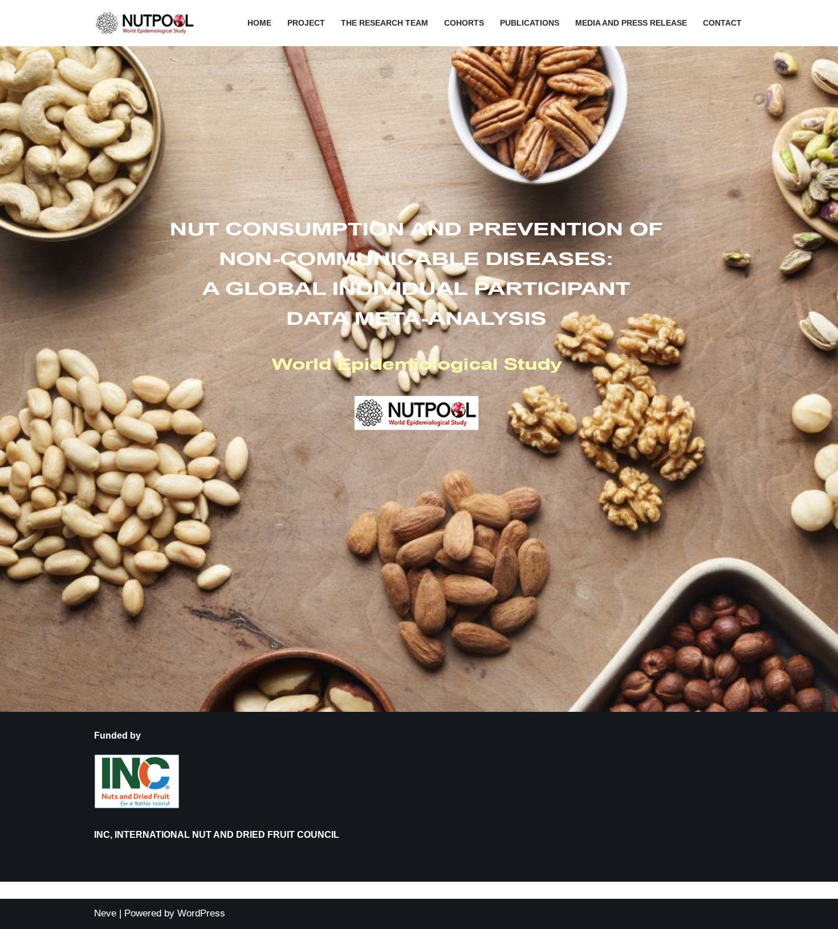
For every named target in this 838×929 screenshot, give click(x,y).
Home (259, 23)
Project (306, 23)
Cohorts (464, 23)
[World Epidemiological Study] (148, 23)
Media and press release (631, 23)
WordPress (201, 913)
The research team (384, 23)
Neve (105, 913)
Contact (722, 23)
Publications (529, 23)
